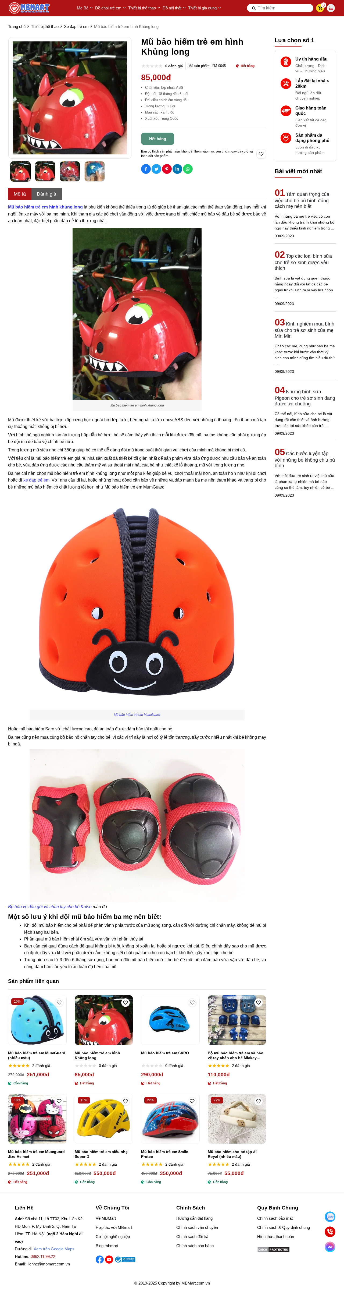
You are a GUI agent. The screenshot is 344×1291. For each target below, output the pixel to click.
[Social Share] (146, 169)
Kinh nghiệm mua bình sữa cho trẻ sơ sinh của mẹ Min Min (304, 330)
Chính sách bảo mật (275, 1218)
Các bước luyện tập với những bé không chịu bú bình (305, 459)
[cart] (320, 8)
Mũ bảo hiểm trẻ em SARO (165, 1053)
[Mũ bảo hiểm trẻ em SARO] (170, 1020)
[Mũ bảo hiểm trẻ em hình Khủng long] (104, 1020)
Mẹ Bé (82, 8)
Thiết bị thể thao (142, 8)
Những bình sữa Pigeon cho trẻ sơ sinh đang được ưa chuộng (305, 397)
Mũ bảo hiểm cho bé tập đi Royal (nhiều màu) (232, 1154)
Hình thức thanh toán (275, 1236)
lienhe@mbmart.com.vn (49, 1264)
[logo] (29, 8)
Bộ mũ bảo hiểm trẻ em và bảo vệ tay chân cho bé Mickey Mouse (235, 1055)
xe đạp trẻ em (36, 480)
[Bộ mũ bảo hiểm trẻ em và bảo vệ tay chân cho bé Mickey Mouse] (237, 1020)
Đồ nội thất (172, 8)
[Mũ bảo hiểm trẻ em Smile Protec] (170, 1119)
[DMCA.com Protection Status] (273, 1251)
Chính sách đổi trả (192, 1236)
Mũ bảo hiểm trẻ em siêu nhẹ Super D (101, 1154)
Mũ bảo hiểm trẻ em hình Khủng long (97, 1055)
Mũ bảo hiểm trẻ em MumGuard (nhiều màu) (36, 1055)
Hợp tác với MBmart (114, 1227)
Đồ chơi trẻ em (108, 8)
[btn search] (254, 8)
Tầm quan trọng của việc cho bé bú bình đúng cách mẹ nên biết (302, 200)
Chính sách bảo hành (195, 1245)
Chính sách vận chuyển (197, 1227)
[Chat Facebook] (330, 1247)
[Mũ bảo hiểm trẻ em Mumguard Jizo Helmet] (37, 1119)
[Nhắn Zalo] (330, 1216)
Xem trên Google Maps (54, 1249)
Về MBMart (106, 1218)
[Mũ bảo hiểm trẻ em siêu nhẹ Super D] (104, 1119)
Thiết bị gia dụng (202, 8)
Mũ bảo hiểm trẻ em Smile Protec (164, 1154)
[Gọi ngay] (330, 1231)
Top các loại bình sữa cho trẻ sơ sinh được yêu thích (303, 262)
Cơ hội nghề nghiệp (113, 1236)
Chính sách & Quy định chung (283, 1227)
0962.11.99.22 (43, 1256)
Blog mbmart (107, 1245)
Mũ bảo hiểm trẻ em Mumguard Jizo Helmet (36, 1154)
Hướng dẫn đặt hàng (194, 1218)
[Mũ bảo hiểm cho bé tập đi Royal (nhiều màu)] (237, 1119)
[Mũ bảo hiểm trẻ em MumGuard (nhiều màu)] (37, 1020)
